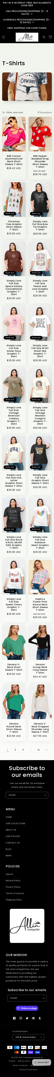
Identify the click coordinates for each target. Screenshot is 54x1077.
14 (39, 749)
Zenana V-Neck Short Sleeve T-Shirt (13, 667)
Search (9, 874)
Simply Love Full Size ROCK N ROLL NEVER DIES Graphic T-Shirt (14, 542)
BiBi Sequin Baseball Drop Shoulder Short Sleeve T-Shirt (40, 161)
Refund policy (24, 1061)
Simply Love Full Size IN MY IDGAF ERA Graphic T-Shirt (40, 351)
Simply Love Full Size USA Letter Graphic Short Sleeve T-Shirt (14, 480)
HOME (9, 817)
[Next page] (46, 750)
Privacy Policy (13, 887)
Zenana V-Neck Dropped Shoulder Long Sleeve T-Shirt (40, 727)
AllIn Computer (25, 1057)
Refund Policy (13, 880)
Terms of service (20, 1065)
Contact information (28, 1069)
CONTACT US (13, 842)
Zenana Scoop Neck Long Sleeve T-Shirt (40, 668)
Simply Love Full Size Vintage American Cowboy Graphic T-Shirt (14, 415)
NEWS (9, 855)
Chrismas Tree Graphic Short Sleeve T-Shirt (14, 225)
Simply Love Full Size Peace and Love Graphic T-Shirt (40, 286)
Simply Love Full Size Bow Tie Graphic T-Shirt (40, 225)
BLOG (8, 849)
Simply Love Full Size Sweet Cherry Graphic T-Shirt (14, 604)
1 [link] (7, 749)
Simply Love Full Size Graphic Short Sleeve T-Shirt (40, 479)
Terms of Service (15, 893)
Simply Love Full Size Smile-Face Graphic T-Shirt (14, 351)
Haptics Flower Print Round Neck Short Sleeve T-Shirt (40, 604)
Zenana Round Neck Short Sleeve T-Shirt (13, 727)
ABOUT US (11, 829)
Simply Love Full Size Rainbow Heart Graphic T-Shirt (40, 542)
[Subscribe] (45, 795)
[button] (3, 37)
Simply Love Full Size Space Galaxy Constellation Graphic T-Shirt (13, 287)
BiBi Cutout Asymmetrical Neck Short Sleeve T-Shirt (14, 160)
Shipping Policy (14, 899)
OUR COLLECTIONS (15, 823)
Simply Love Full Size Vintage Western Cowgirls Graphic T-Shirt (40, 415)
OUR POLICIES (13, 836)
